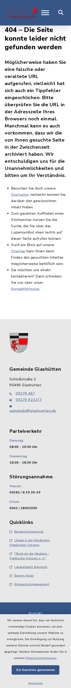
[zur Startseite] (21, 13)
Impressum (35, 683)
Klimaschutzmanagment (31, 584)
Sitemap (18, 251)
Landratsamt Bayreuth (30, 567)
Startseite (19, 194)
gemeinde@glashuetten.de (32, 410)
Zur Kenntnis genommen (35, 670)
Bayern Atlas (24, 576)
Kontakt (35, 613)
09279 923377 (29, 399)
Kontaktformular (25, 288)
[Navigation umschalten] (45, 12)
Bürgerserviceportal (29, 532)
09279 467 (25, 393)
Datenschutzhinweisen (41, 658)
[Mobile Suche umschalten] (60, 13)
